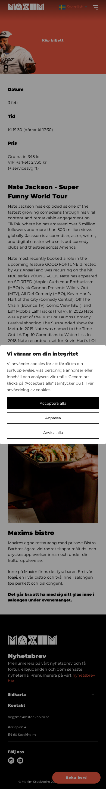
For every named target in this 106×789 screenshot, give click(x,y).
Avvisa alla (53, 432)
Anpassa (53, 418)
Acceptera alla (53, 403)
